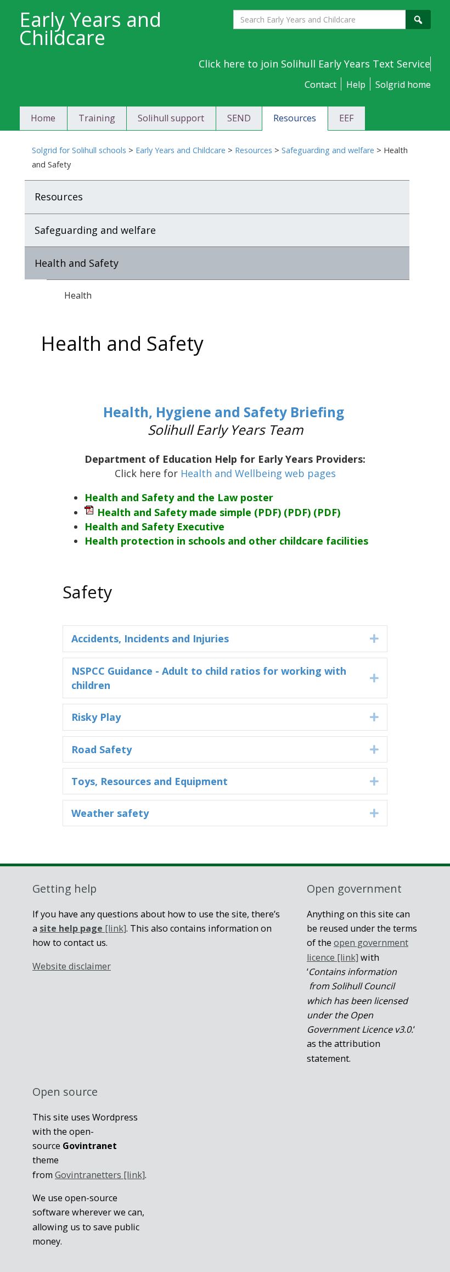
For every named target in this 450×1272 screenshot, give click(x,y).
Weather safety (110, 813)
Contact (320, 85)
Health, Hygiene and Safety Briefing (225, 412)
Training (96, 118)
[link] (83, 928)
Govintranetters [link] (100, 1175)
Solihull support (171, 118)
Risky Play (96, 717)
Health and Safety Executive (154, 526)
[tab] (225, 638)
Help (355, 85)
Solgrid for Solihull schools (79, 150)
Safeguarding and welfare (328, 150)
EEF (346, 118)
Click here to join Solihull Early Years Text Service (314, 63)
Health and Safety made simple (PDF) (218, 512)
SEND (239, 118)
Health (78, 295)
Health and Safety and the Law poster (179, 497)
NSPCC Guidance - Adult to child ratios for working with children (208, 678)
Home (43, 118)
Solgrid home (403, 85)
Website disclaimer (71, 966)
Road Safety (101, 749)
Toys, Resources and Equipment (149, 781)
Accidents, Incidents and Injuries (150, 638)
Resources (294, 118)
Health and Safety (77, 263)
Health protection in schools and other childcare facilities (226, 540)
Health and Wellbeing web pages (258, 473)
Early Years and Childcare (181, 150)
